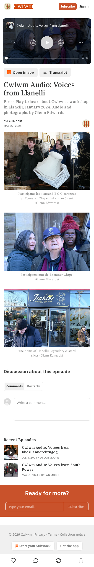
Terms (52, 534)
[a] (11, 452)
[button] (13, 42)
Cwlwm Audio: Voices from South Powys (51, 467)
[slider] (42, 58)
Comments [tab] (14, 386)
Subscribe (67, 6)
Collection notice (72, 534)
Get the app (69, 546)
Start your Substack (35, 546)
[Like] (13, 560)
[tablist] (23, 386)
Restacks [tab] (33, 386)
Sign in (84, 6)
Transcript (58, 72)
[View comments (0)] (36, 560)
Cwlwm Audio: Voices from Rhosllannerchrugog (46, 449)
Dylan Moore (13, 121)
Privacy (39, 534)
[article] (47, 452)
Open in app (23, 72)
